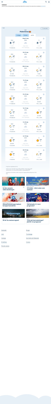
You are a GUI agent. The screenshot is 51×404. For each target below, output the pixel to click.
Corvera (28, 242)
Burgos (28, 230)
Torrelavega (29, 234)
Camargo (3, 238)
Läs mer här (43, 6)
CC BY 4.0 (29, 168)
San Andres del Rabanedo (32, 238)
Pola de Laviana (5, 246)
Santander (4, 230)
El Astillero (4, 242)
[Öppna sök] (45, 2)
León (2, 234)
